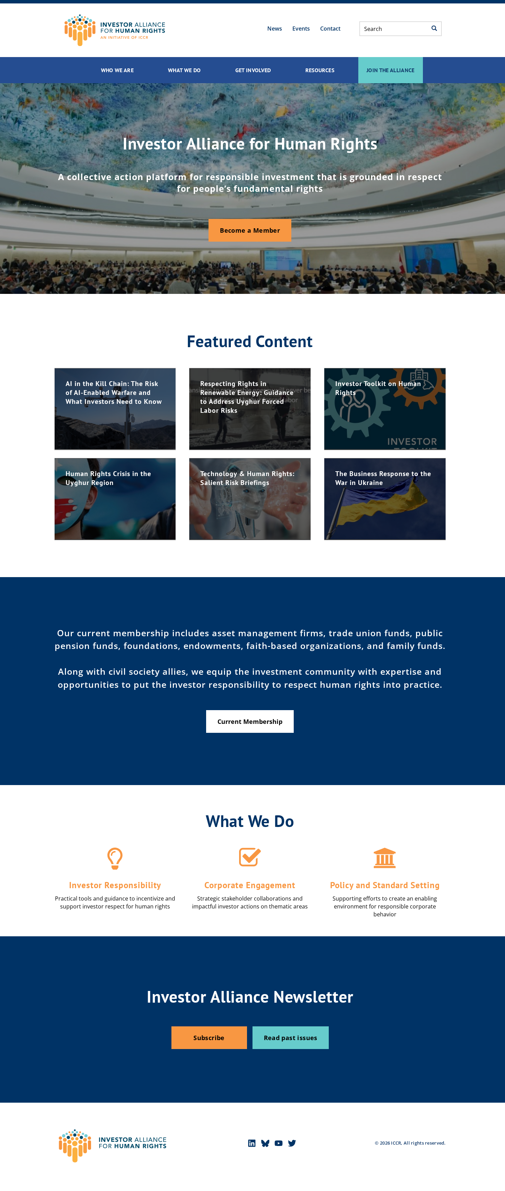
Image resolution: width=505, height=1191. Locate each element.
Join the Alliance (391, 70)
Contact (330, 28)
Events (301, 28)
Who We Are (117, 70)
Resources (319, 70)
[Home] (114, 30)
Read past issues (290, 1038)
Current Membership (249, 721)
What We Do (184, 70)
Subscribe (209, 1038)
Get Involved (253, 70)
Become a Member (250, 230)
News (274, 28)
